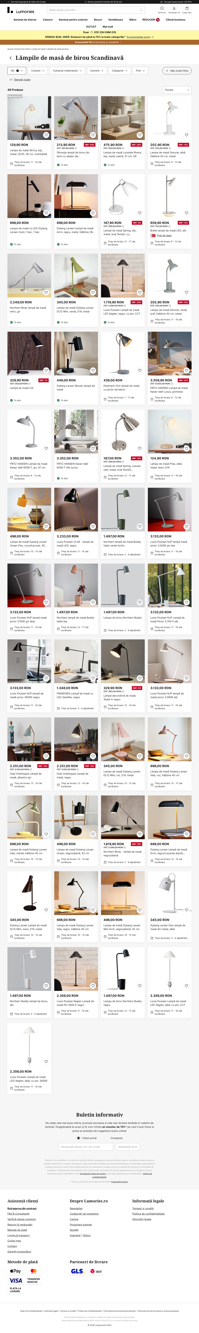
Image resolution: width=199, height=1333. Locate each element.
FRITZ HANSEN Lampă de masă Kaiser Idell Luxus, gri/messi (169, 389)
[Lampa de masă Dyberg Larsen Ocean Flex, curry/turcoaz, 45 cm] (29, 523)
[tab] (16, 70)
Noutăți (74, 1230)
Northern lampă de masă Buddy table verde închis (122, 543)
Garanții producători (19, 1251)
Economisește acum (138, 37)
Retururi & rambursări (19, 1224)
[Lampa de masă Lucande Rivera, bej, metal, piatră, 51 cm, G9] (123, 132)
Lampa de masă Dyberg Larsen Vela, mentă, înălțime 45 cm (28, 851)
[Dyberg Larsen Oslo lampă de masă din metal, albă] (170, 906)
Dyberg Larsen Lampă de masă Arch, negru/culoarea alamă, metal (168, 851)
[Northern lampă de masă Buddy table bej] (76, 599)
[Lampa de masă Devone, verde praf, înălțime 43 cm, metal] (170, 290)
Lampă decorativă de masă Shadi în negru (120, 697)
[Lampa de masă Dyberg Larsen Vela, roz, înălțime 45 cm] (170, 753)
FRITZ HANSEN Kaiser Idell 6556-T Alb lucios (72, 465)
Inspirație (75, 1235)
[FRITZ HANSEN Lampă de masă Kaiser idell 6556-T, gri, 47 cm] (29, 446)
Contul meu (14, 1240)
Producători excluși (119, 1181)
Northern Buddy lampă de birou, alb (29, 1003)
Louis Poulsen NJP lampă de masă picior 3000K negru (26, 695)
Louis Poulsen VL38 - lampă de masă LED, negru (75, 543)
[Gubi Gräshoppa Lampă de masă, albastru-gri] (29, 753)
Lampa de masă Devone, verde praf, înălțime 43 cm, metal (168, 311)
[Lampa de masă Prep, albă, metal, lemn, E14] (170, 446)
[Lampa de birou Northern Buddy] (123, 599)
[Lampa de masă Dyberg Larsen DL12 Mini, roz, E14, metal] (123, 753)
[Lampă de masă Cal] (29, 368)
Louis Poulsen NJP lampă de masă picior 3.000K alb (167, 695)
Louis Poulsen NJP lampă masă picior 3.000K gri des (168, 543)
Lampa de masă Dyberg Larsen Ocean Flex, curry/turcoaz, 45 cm (28, 543)
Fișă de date (164, 235)
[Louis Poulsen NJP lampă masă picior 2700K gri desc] (29, 599)
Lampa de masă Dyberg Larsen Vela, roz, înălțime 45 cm (168, 773)
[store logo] (20, 10)
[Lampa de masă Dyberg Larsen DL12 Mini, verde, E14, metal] (76, 290)
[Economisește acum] (99, 37)
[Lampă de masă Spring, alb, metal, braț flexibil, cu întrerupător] (123, 211)
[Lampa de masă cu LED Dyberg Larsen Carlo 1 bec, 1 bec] (29, 211)
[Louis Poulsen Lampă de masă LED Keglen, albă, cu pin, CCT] (170, 982)
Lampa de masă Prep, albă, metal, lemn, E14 (166, 465)
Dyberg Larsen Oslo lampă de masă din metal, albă (167, 927)
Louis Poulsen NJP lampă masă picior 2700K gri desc (28, 619)
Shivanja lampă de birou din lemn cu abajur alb (73, 154)
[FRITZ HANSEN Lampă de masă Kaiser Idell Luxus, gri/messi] (170, 368)
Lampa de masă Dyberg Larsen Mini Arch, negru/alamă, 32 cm (122, 927)
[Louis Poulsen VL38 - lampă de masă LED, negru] (76, 523)
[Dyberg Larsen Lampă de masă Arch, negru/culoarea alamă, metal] (170, 830)
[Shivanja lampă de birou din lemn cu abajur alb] (76, 132)
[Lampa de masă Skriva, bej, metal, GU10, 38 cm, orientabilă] (29, 132)
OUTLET (91, 26)
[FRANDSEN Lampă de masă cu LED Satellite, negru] (76, 675)
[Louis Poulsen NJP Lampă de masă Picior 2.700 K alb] (170, 599)
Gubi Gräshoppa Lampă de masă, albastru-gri (26, 775)
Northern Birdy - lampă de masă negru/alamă (122, 853)
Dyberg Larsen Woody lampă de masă (76, 387)
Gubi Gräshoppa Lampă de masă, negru (72, 775)
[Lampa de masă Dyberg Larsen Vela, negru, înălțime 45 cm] (76, 906)
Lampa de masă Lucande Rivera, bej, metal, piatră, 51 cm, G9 (123, 154)
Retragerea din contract (22, 1208)
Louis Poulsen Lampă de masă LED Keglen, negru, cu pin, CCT (122, 311)
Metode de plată (17, 1230)
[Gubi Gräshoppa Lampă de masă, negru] (76, 753)
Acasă (10, 49)
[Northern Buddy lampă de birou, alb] (29, 982)
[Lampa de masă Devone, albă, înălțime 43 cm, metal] (170, 132)
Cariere (74, 1219)
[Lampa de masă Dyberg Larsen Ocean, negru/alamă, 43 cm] (76, 830)
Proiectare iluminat (81, 1224)
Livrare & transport (18, 1235)
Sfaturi (87, 1235)
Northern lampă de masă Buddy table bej (75, 619)
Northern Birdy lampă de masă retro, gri (28, 309)
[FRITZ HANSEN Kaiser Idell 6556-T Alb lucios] (76, 446)
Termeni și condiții (143, 1208)
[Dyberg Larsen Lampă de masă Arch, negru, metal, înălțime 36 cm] (76, 211)
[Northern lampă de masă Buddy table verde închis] (123, 523)
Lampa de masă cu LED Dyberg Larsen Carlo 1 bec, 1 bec (28, 230)
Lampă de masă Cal (21, 388)
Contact (12, 1246)
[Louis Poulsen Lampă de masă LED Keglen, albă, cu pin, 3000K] (29, 1058)
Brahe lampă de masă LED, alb (168, 230)
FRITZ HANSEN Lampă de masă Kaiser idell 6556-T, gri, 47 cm (28, 465)
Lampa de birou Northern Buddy (123, 617)
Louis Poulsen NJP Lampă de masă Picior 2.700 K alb (167, 619)
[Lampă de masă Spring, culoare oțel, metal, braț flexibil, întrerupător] (123, 446)
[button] (46, 135)
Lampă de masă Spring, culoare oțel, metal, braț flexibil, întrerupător (122, 468)
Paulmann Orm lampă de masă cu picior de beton (121, 387)
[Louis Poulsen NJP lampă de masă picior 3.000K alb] (170, 675)
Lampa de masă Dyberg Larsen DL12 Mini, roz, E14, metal (122, 773)
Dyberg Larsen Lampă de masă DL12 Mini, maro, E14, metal (28, 927)
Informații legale (141, 1219)
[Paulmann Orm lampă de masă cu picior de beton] (123, 368)
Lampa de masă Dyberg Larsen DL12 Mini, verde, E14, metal (75, 309)
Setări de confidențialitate (31, 1311)
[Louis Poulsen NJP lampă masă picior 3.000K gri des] (170, 523)
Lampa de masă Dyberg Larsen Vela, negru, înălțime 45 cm (75, 927)
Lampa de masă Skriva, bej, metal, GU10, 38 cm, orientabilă (28, 152)
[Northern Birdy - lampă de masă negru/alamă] (123, 830)
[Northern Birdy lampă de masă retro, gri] (29, 290)
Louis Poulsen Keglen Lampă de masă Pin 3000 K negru (75, 1003)
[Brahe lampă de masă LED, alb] (170, 211)
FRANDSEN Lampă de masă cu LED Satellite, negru (75, 695)
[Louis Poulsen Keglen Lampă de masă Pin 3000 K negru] (76, 982)
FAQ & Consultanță (18, 1213)
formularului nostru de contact (93, 1173)
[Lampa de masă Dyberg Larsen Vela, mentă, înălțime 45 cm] (29, 830)
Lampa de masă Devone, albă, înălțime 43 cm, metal (168, 154)
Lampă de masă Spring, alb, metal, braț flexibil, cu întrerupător (120, 232)
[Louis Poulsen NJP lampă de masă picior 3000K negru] (29, 675)
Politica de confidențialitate (148, 1213)
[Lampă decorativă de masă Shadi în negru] (123, 675)
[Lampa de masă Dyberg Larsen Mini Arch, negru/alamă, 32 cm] (123, 906)
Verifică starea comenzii (21, 1219)
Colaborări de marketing (84, 1213)
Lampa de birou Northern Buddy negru (123, 1003)
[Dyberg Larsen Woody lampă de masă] (76, 368)
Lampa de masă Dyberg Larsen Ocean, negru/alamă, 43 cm (75, 851)
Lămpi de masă (38, 49)
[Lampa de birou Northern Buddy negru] (123, 982)
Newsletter (76, 1208)
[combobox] (96, 10)
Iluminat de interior (22, 49)
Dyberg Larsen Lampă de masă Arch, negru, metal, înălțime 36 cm (75, 230)
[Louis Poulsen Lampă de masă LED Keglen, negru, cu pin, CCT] (123, 290)
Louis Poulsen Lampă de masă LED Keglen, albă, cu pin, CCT (168, 1003)
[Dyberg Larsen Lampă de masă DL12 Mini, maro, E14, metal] (29, 906)
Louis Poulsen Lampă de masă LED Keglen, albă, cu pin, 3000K (28, 1078)
